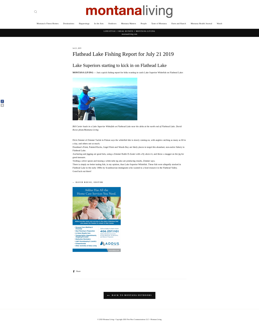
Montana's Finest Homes (48, 23)
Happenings (84, 23)
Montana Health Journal (201, 23)
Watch (219, 23)
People (144, 23)
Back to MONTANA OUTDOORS (131, 295)
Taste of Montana (159, 23)
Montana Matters (128, 23)
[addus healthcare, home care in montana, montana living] (97, 251)
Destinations (68, 23)
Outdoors (112, 23)
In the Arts (98, 23)
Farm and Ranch (178, 23)
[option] (129, 33)
